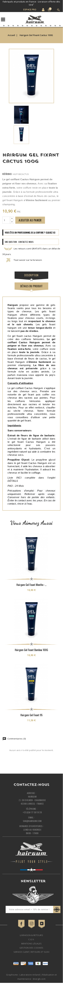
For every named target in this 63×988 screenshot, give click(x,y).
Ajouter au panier (30, 220)
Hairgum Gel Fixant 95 (31, 715)
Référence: (7, 174)
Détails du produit (31, 286)
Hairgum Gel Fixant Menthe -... (31, 585)
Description (31, 275)
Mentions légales (31, 943)
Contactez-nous (31, 784)
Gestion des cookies (31, 947)
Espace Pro (29, 9)
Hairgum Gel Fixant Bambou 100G (31, 650)
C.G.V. (31, 939)
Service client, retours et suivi (31, 951)
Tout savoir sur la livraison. (28, 260)
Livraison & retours (31, 935)
